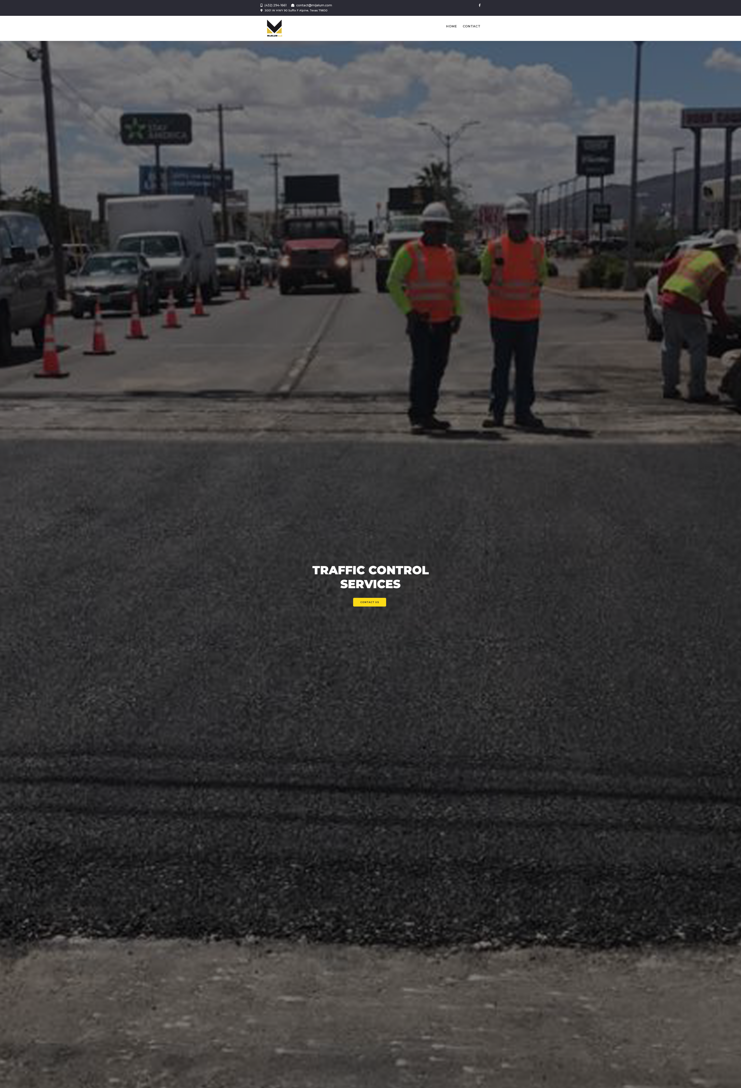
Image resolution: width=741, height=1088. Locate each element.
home (451, 26)
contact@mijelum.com (314, 5)
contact (471, 26)
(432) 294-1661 (275, 5)
